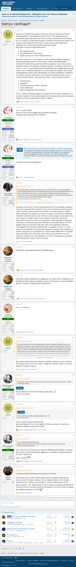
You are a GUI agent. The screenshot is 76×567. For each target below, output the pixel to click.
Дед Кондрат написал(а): (24, 408)
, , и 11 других (29, 101)
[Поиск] (73, 8)
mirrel (4, 27)
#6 (73, 275)
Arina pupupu (10, 518)
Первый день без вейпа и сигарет (21, 528)
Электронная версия (26, 16)
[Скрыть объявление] (73, 14)
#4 (73, 183)
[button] (23, 8)
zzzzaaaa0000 (11, 530)
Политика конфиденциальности (50, 560)
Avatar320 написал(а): (23, 341)
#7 (73, 304)
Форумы (6, 8)
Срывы (10, 541)
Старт (24, 518)
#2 (73, 107)
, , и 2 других (30, 139)
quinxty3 (9, 536)
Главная (70, 560)
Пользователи (41, 8)
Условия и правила (32, 560)
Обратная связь (20, 560)
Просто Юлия (11, 543)
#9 (73, 375)
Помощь (64, 560)
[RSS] (74, 560)
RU (17, 558)
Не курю (18, 522)
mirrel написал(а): (22, 186)
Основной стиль (8, 558)
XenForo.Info (13, 565)
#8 (73, 337)
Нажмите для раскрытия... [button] (45, 203)
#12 (73, 467)
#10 (73, 404)
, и (27, 177)
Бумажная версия (9, 16)
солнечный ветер (65, 530)
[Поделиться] (71, 107)
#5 (73, 247)
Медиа (29, 8)
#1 (73, 30)
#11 (73, 435)
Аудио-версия (42, 16)
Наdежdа (9, 524)
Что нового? (17, 8)
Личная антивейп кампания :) (24, 516)
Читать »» (11, 134)
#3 (73, 145)
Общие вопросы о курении (31, 543)
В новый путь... (13, 535)
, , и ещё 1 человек (31, 270)
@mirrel (19, 110)
